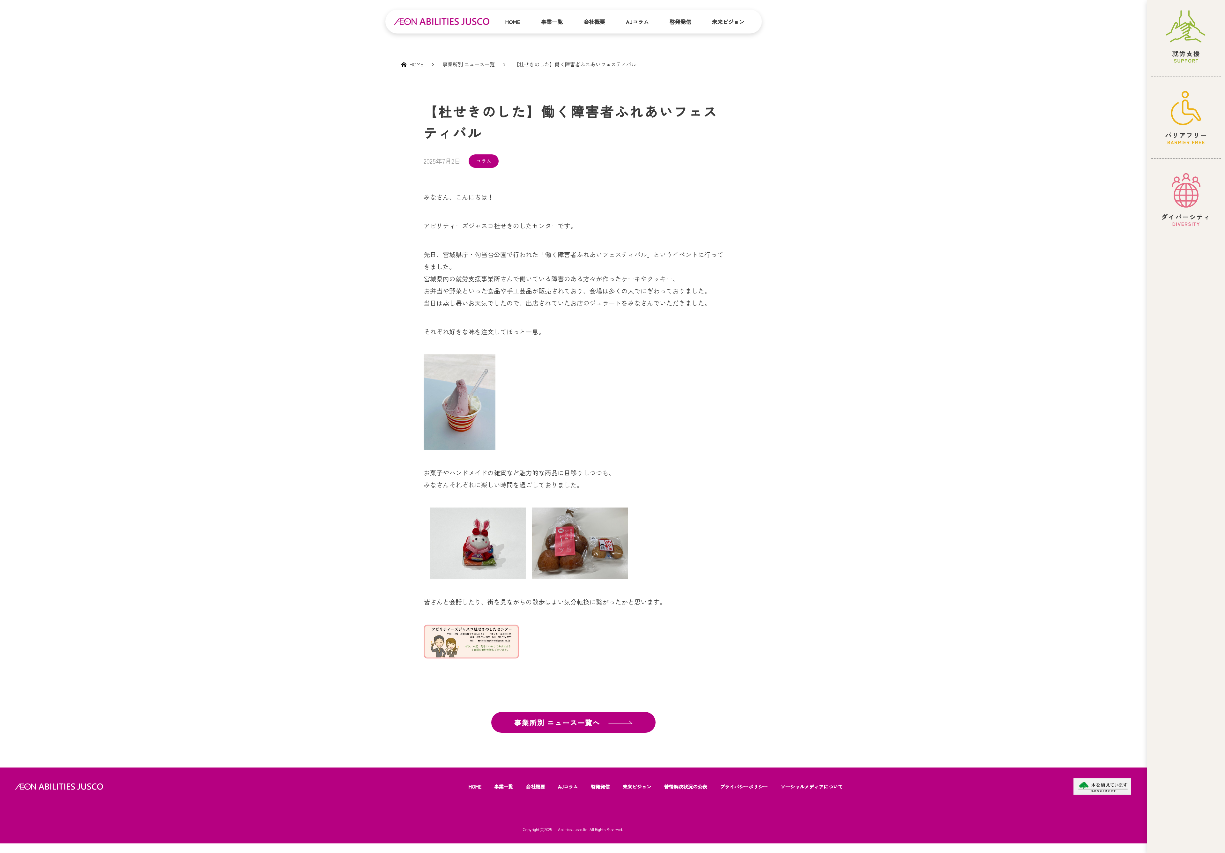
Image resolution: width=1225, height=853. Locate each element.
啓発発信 (680, 22)
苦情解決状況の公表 (685, 786)
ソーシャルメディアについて (812, 786)
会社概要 (594, 22)
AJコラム (637, 22)
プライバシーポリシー (744, 786)
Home (512, 22)
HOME (475, 786)
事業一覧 (552, 22)
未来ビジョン (728, 22)
